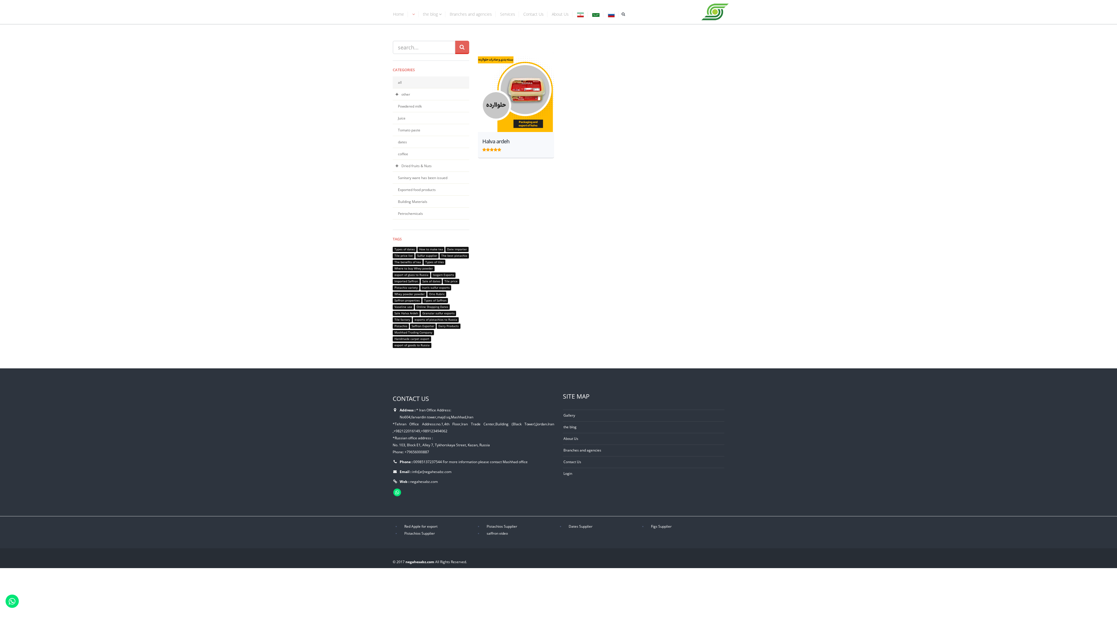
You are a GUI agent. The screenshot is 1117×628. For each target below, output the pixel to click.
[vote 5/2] (488, 148)
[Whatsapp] (12, 601)
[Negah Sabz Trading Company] (715, 10)
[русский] (611, 15)
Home (398, 14)
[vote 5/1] (484, 148)
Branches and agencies (471, 14)
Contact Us (533, 14)
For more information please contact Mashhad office (485, 461)
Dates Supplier (581, 526)
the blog (431, 14)
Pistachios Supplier (502, 526)
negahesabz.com (424, 481)
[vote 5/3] (492, 148)
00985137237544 (427, 461)
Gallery (569, 415)
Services (507, 14)
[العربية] (595, 15)
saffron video (497, 533)
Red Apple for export (420, 526)
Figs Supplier (661, 526)
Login (567, 473)
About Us (560, 14)
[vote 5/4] (495, 148)
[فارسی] (580, 15)
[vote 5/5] (499, 148)
